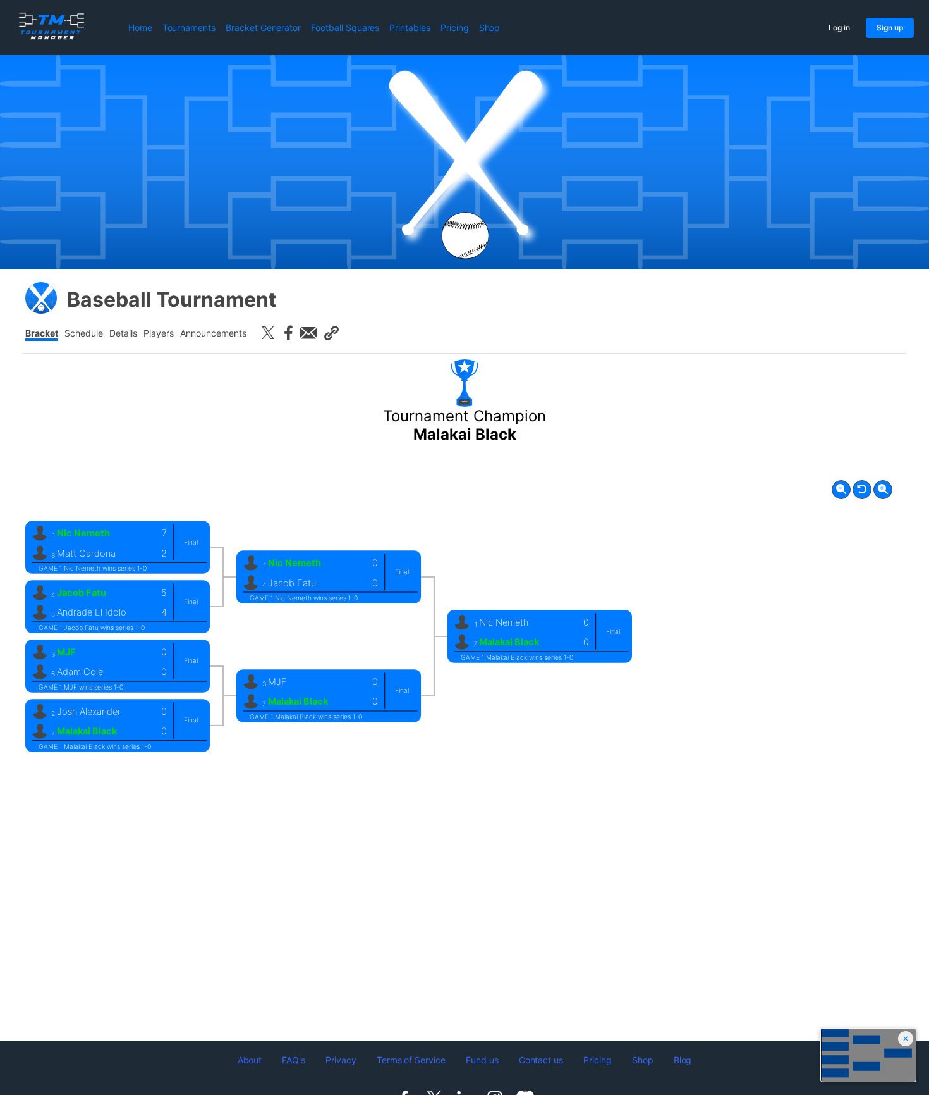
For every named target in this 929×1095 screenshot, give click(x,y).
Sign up (890, 27)
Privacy (340, 1060)
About (250, 1060)
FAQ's (293, 1060)
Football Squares (345, 27)
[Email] (308, 333)
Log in (839, 27)
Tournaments (189, 27)
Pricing (454, 27)
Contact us (541, 1060)
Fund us (482, 1060)
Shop (490, 27)
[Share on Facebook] (288, 333)
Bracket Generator (263, 27)
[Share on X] (268, 333)
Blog (683, 1060)
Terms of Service (411, 1060)
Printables (409, 27)
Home (140, 27)
